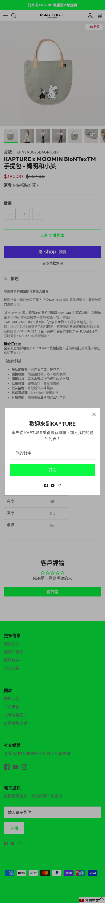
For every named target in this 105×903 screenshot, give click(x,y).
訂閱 (52, 469)
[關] (94, 414)
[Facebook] (46, 485)
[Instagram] (59, 485)
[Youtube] (52, 485)
